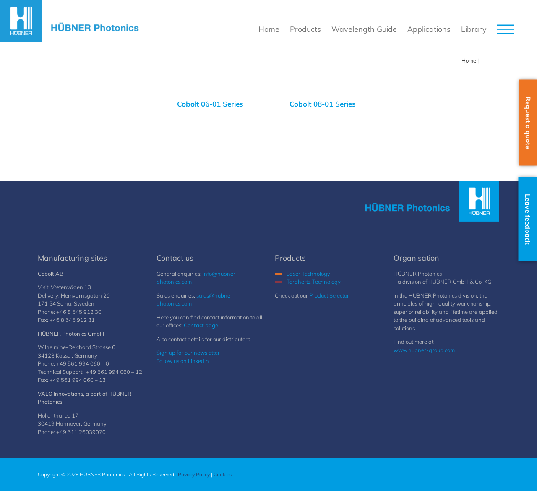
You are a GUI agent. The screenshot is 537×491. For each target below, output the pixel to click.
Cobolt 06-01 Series (210, 103)
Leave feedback (528, 219)
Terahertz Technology (314, 281)
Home (468, 60)
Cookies (223, 474)
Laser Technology (308, 273)
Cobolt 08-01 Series (322, 103)
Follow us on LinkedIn (182, 361)
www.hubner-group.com (424, 350)
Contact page (201, 325)
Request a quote (528, 123)
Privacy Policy (194, 474)
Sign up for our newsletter (188, 352)
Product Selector (329, 295)
